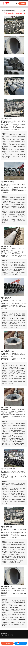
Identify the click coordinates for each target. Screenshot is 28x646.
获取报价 (23, 3)
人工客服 (21, 643)
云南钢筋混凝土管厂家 (6, 633)
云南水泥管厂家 (9, 635)
